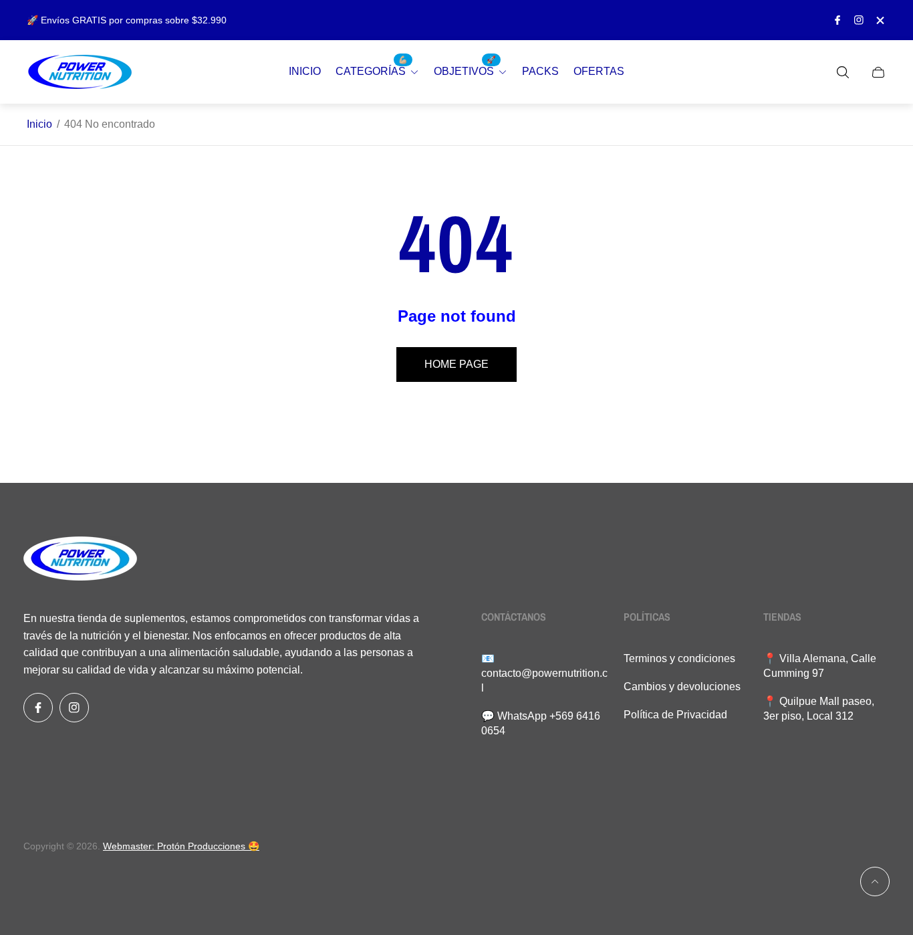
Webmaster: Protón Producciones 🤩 (181, 846)
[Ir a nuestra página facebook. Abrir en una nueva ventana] (837, 20)
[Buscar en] (843, 72)
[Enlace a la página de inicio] (80, 559)
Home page (456, 364)
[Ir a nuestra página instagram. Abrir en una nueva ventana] (859, 20)
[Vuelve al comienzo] (875, 881)
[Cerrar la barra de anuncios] (880, 20)
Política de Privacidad (675, 714)
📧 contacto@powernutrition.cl (544, 673)
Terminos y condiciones (679, 658)
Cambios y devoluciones (682, 686)
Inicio (39, 124)
